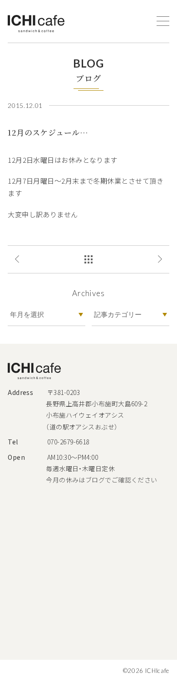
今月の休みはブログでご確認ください (101, 479)
